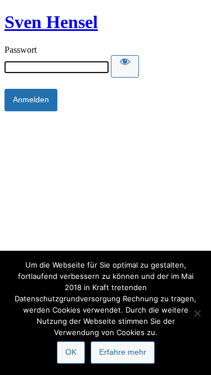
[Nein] (197, 313)
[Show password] (125, 66)
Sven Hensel (51, 22)
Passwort (21, 50)
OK (71, 351)
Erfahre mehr (122, 351)
